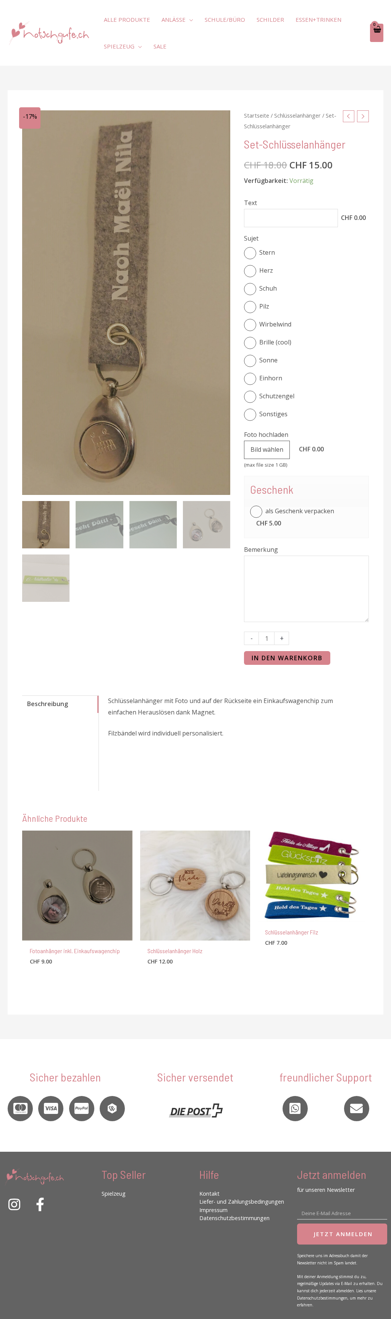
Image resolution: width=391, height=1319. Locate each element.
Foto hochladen (266, 434)
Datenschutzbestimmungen (234, 1218)
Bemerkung (261, 549)
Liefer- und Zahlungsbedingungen (241, 1201)
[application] (189, 19)
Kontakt (209, 1193)
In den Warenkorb (287, 658)
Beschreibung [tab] (47, 704)
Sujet (251, 238)
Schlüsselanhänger (297, 115)
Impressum (213, 1210)
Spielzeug (114, 1193)
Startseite (256, 115)
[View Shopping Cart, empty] (376, 33)
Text (250, 203)
